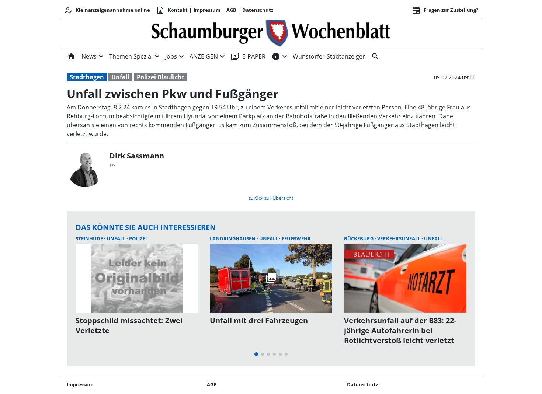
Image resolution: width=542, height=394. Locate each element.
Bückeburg (359, 238)
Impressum (207, 10)
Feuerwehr (296, 238)
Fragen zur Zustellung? (445, 10)
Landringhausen (233, 238)
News (89, 56)
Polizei (138, 238)
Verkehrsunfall (399, 238)
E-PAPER (247, 56)
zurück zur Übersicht (271, 198)
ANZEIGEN (204, 56)
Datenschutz (257, 10)
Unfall (120, 77)
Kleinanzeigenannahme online (107, 10)
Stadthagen (87, 77)
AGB (231, 10)
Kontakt (172, 10)
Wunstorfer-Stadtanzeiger (329, 56)
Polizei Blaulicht (160, 77)
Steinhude (90, 238)
